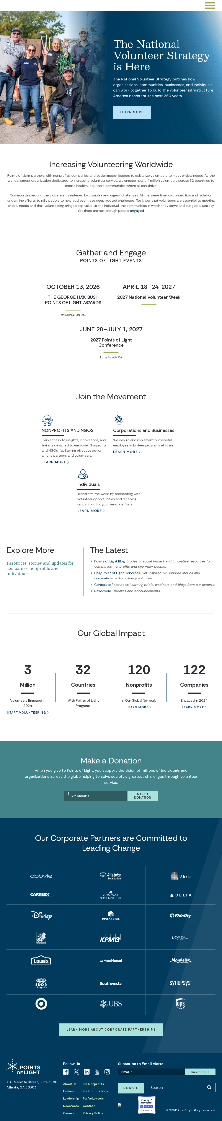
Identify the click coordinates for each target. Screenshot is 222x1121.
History (68, 1091)
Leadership (71, 1098)
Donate (130, 1088)
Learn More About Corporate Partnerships (111, 1029)
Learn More (132, 112)
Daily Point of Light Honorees (117, 573)
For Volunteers (93, 1098)
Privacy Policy (93, 1113)
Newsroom (102, 591)
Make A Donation (142, 796)
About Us (69, 1084)
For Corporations (95, 1091)
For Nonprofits (93, 1084)
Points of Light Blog (109, 561)
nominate (101, 578)
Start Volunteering (26, 712)
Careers (69, 1113)
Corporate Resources (111, 584)
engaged (137, 210)
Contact (89, 1106)
